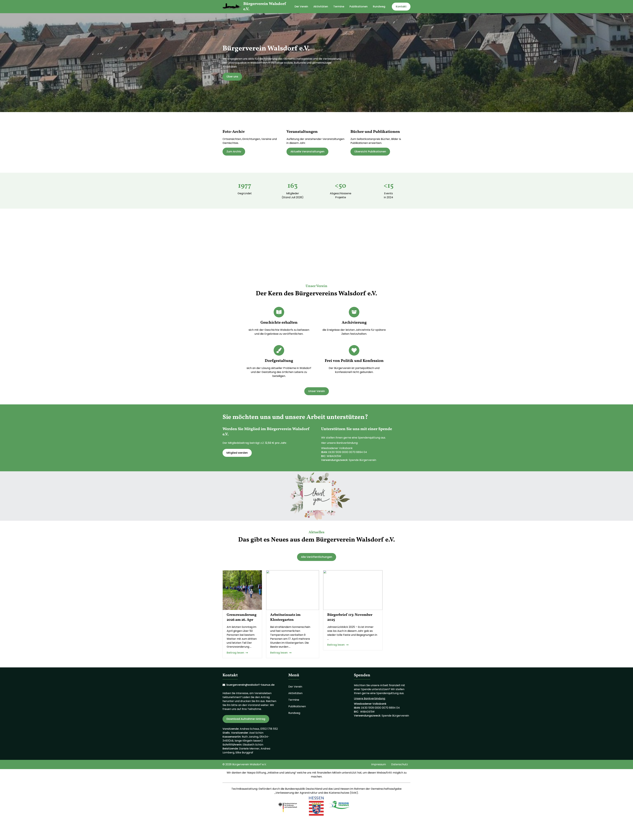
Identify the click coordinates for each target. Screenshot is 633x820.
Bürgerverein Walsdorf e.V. (264, 6)
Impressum (378, 764)
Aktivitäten (320, 6)
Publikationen (358, 6)
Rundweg (379, 6)
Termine (338, 6)
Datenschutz (399, 764)
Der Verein (301, 6)
